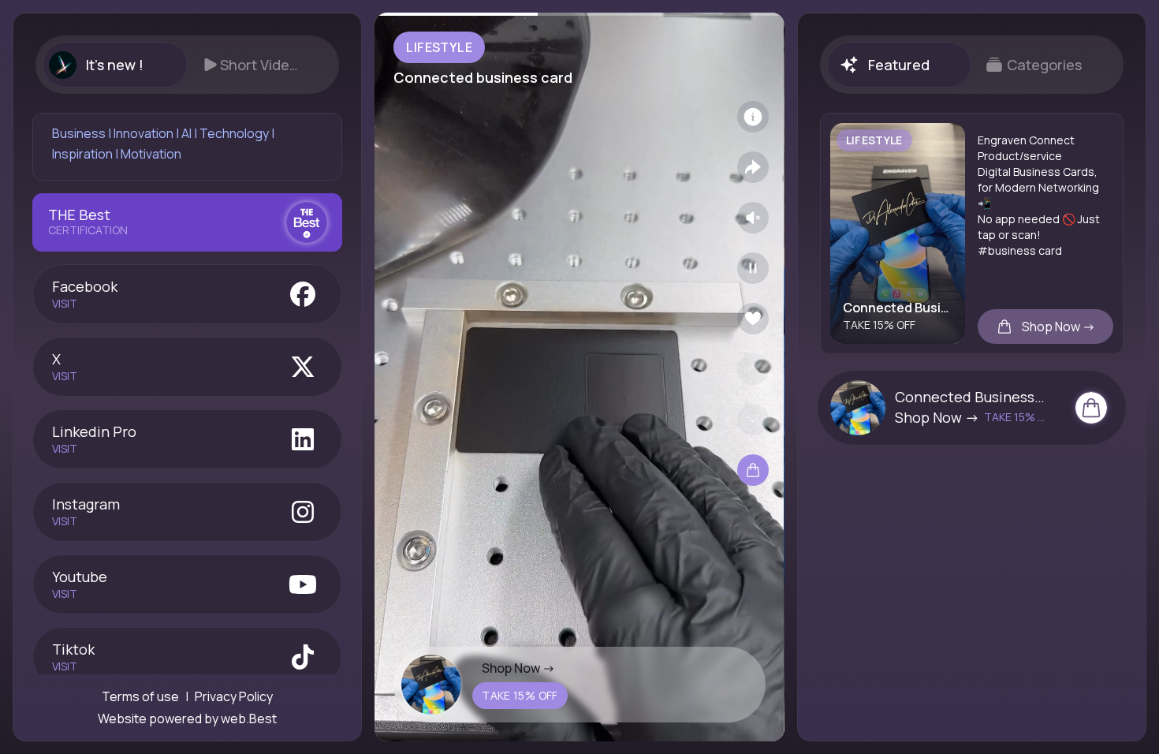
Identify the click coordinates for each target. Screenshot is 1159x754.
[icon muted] (753, 217)
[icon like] (753, 318)
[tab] (115, 65)
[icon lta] (753, 470)
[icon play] (753, 268)
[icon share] (753, 167)
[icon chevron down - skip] (753, 419)
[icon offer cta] (1091, 408)
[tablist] (187, 64)
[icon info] (753, 117)
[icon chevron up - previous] (753, 369)
